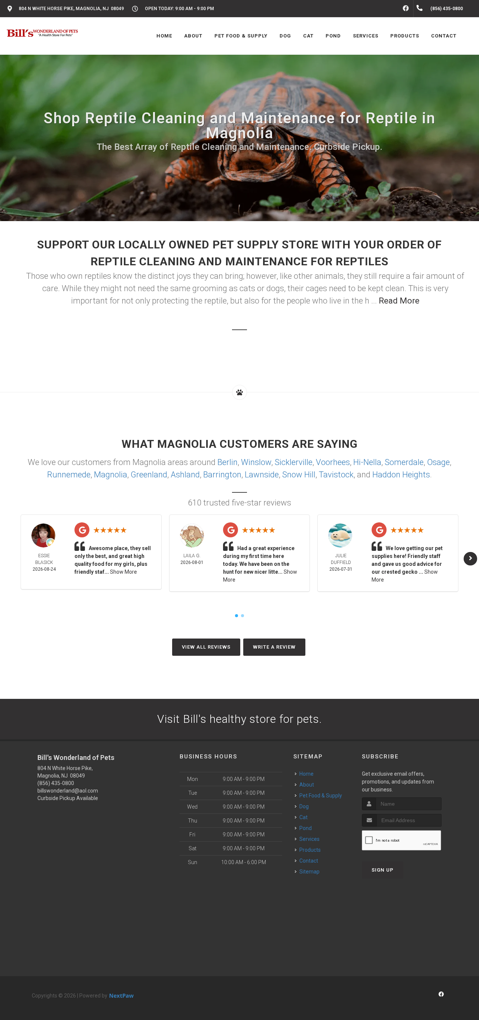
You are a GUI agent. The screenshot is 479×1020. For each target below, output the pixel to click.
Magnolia (110, 474)
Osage (438, 462)
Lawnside (262, 474)
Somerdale (404, 462)
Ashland (185, 474)
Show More (123, 572)
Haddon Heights (401, 474)
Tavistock (336, 474)
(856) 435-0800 (55, 783)
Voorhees (333, 462)
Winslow (256, 462)
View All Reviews (206, 647)
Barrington (222, 474)
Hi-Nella (367, 462)
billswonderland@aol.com (67, 791)
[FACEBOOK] (405, 8)
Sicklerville (293, 462)
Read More (399, 300)
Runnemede (69, 474)
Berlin (227, 462)
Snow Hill (298, 474)
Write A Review (274, 647)
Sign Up (383, 870)
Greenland (149, 474)
